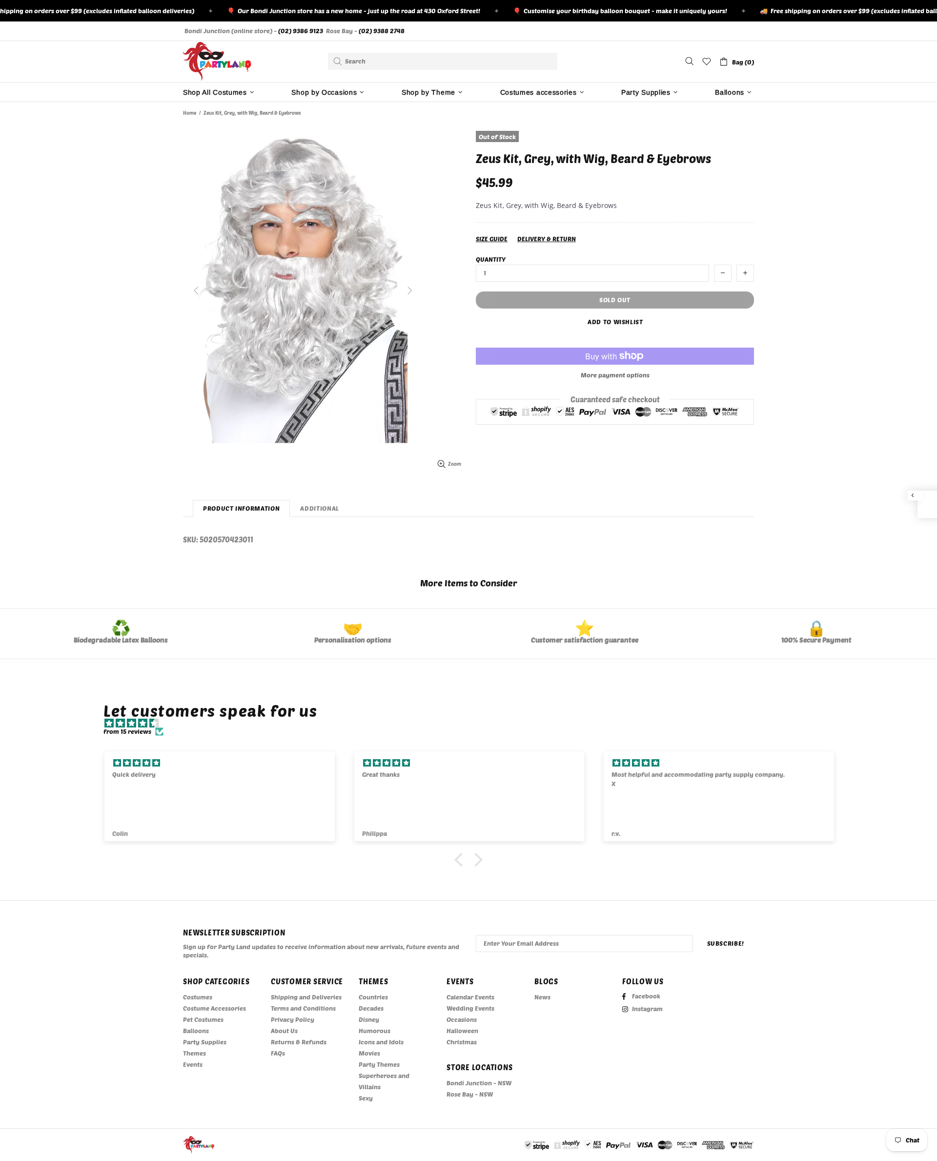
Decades (371, 1008)
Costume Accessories (214, 1008)
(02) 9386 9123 (300, 31)
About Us (284, 1031)
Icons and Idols (381, 1042)
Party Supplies (204, 1042)
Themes (194, 1053)
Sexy (366, 1098)
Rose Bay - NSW (470, 1094)
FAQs (278, 1053)
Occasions (462, 1019)
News (542, 997)
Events (193, 1064)
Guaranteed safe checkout (615, 398)
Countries (373, 997)
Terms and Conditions (303, 1008)
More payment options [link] (615, 375)
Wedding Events (470, 1008)
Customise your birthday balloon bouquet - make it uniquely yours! (601, 11)
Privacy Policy (292, 1019)
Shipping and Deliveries (306, 997)
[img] (473, 723)
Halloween (462, 1031)
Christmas (462, 1042)
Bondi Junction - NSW (479, 1083)
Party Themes (379, 1064)
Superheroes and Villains (384, 1081)
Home (189, 113)
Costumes (197, 997)
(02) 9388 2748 (382, 31)
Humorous (374, 1031)
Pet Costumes (203, 1019)
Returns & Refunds (298, 1042)
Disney (369, 1019)
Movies (369, 1053)
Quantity (491, 259)
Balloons (196, 1031)
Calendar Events (470, 997)
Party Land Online (217, 61)
